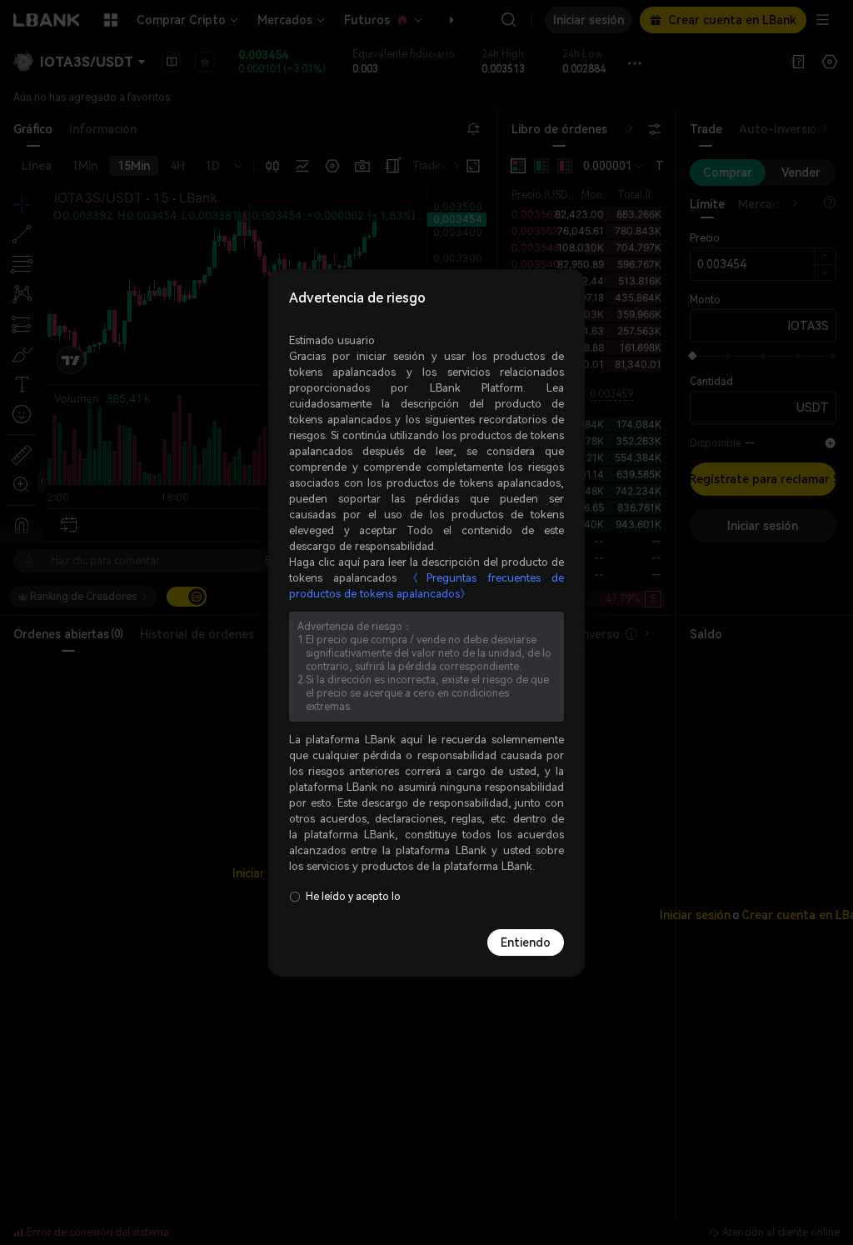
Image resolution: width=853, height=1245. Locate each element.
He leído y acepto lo (353, 896)
